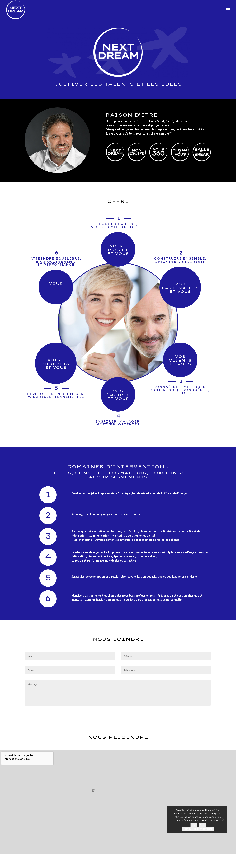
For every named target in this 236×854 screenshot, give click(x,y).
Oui (193, 825)
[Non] (223, 819)
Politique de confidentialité (198, 828)
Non (202, 825)
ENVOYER (199, 713)
